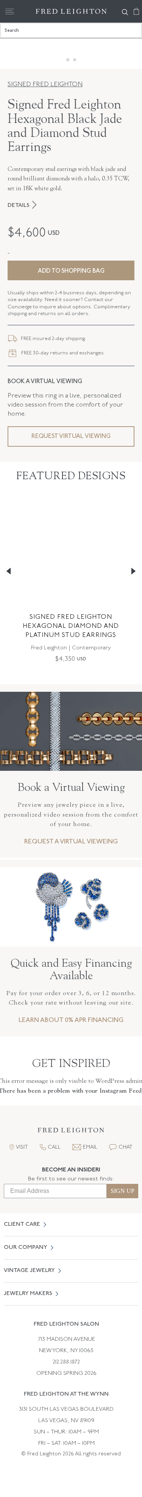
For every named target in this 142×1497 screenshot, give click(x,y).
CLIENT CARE (22, 1224)
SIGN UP (122, 1191)
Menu (9, 11)
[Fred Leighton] (71, 11)
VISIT (22, 1147)
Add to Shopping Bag (71, 271)
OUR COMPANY (25, 1247)
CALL (54, 1147)
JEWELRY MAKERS (28, 1294)
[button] (71, 1132)
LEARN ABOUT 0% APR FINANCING (71, 1020)
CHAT (126, 1147)
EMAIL (90, 1147)
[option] (71, 585)
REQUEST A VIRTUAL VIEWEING (71, 842)
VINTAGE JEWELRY (29, 1270)
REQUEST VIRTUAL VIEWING (71, 436)
